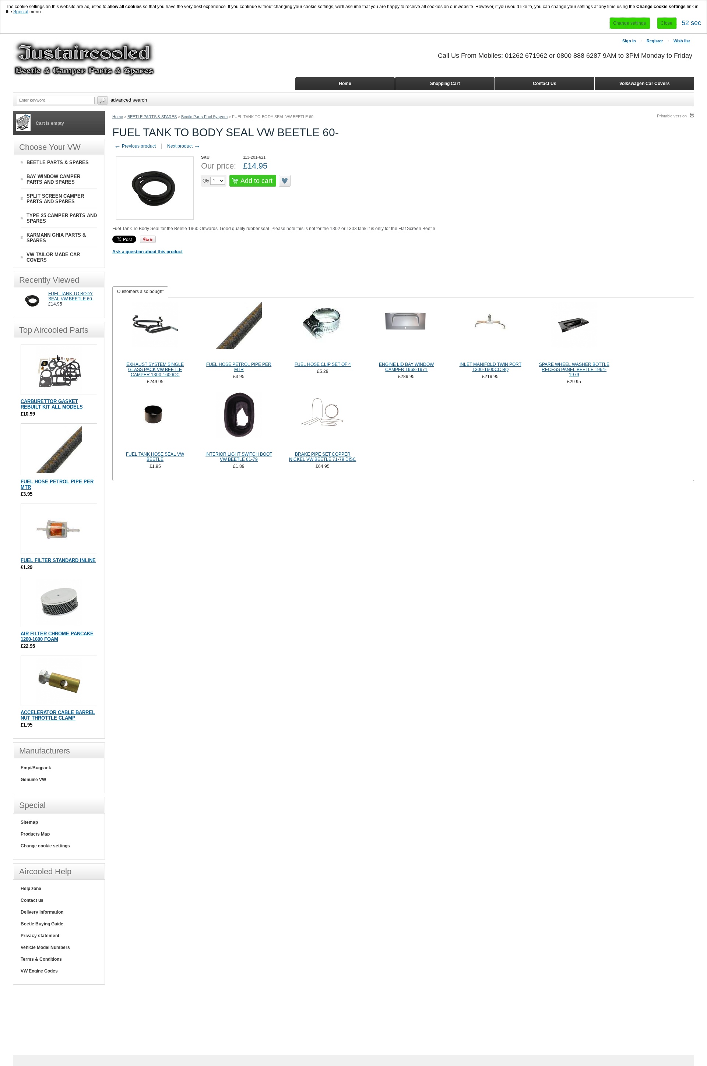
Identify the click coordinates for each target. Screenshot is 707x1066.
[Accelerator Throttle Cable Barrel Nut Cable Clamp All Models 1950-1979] (59, 702)
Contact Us (544, 83)
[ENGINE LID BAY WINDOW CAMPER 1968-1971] (406, 331)
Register (655, 41)
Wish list (681, 41)
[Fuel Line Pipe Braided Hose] (239, 331)
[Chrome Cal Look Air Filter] (59, 623)
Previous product (135, 146)
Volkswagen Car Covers (644, 83)
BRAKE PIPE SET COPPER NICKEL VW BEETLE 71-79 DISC (322, 457)
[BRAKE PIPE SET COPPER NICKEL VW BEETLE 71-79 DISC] (323, 421)
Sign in (629, 41)
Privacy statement (40, 935)
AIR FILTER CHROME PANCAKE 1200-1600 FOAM (57, 636)
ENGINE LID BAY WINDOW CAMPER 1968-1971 (406, 367)
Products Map (35, 834)
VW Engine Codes (39, 971)
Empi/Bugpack (36, 767)
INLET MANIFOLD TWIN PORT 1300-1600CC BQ (490, 367)
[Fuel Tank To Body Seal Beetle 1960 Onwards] (33, 308)
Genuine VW (33, 779)
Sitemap (29, 822)
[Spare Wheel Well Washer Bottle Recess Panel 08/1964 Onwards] (574, 331)
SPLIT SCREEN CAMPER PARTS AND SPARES (55, 198)
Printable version (672, 116)
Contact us (32, 900)
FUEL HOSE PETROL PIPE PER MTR (238, 367)
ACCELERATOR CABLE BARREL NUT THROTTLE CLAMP (58, 715)
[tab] (140, 291)
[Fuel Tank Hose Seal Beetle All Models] (155, 421)
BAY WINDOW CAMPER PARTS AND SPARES (53, 179)
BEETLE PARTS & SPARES (152, 116)
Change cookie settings (45, 845)
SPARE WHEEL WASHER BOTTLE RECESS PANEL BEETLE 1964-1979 (574, 369)
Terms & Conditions (41, 959)
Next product (183, 146)
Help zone (31, 888)
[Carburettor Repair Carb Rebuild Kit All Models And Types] (59, 391)
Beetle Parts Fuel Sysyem (204, 116)
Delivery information (42, 912)
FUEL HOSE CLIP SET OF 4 (323, 364)
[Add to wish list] (285, 180)
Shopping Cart (445, 83)
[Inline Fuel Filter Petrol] (59, 550)
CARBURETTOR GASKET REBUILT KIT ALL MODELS (52, 404)
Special (20, 11)
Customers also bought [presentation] (140, 291)
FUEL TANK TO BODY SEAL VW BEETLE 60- (71, 296)
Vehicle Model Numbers (45, 947)
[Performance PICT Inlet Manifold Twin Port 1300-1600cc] (490, 331)
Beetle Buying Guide (42, 923)
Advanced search (128, 100)
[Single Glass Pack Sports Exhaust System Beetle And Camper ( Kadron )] (155, 331)
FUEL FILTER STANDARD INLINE (58, 560)
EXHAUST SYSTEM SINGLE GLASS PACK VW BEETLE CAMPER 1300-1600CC (155, 369)
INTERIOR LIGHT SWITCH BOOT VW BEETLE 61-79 (238, 457)
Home (117, 116)
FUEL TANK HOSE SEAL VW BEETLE (155, 457)
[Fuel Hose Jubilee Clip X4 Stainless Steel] (323, 331)
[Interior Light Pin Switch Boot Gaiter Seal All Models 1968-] (239, 421)
